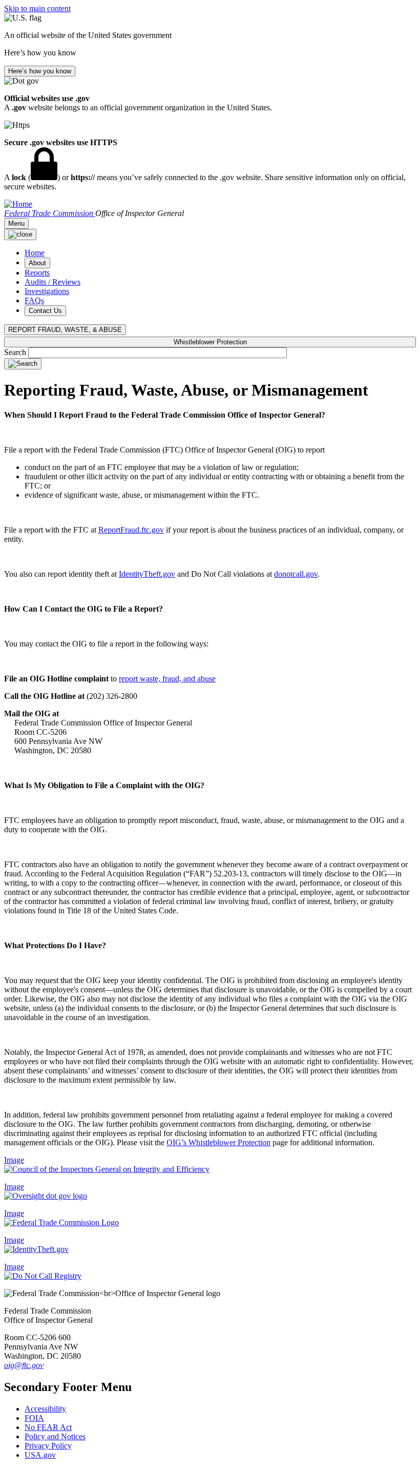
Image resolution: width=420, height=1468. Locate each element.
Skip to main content (37, 8)
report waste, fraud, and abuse (167, 678)
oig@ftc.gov (24, 1365)
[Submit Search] (22, 363)
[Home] (18, 204)
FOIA (34, 1418)
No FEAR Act (48, 1427)
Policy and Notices (55, 1436)
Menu (16, 223)
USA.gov (40, 1455)
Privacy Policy (48, 1445)
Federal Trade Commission (49, 213)
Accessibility (45, 1408)
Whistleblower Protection (210, 342)
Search (16, 352)
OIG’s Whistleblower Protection (218, 1142)
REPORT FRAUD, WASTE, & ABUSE (65, 330)
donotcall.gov (296, 574)
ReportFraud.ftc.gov (131, 529)
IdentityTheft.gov (147, 574)
